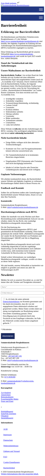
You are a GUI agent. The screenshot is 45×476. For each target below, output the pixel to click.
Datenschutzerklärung (11, 302)
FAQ (5, 457)
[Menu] (2, 14)
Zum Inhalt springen (9, 3)
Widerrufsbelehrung (10, 446)
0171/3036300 (9, 377)
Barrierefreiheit (9, 468)
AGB (5, 429)
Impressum (7, 435)
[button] (20, 474)
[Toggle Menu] (41, 9)
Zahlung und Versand (11, 451)
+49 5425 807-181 (15, 356)
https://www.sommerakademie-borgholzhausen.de (20, 41)
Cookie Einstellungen (11, 462)
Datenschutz (8, 440)
